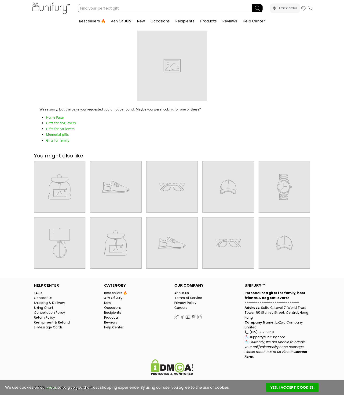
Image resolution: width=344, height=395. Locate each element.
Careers (180, 307)
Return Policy (44, 317)
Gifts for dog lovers (61, 123)
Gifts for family (57, 140)
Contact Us (43, 297)
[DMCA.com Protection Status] (172, 367)
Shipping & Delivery (49, 302)
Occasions (160, 21)
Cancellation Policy (49, 312)
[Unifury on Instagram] (199, 318)
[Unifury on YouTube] (188, 318)
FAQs (38, 293)
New (141, 21)
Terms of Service (188, 297)
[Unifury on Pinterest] (193, 318)
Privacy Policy (185, 302)
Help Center (254, 21)
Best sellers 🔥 (92, 21)
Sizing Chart (43, 307)
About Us (181, 293)
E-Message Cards (48, 327)
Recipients (184, 21)
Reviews (229, 21)
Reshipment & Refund (52, 322)
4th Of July (121, 21)
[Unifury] (51, 8)
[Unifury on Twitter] (176, 318)
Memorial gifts (57, 134)
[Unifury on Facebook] (182, 318)
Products (208, 21)
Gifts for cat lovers (60, 129)
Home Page (55, 117)
